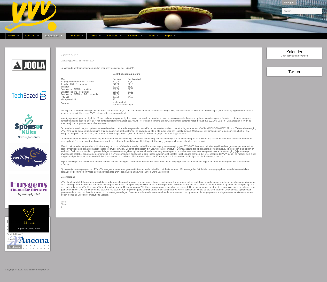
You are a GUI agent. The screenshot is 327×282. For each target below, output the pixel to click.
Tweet (63, 201)
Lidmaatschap (52, 35)
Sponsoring (133, 35)
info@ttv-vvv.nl (178, 133)
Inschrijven (14, 246)
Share (63, 204)
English (168, 35)
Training (93, 35)
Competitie (74, 35)
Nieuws (11, 35)
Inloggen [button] (289, 2)
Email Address (15, 234)
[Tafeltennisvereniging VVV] (31, 16)
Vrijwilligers (112, 35)
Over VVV (30, 35)
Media (152, 35)
